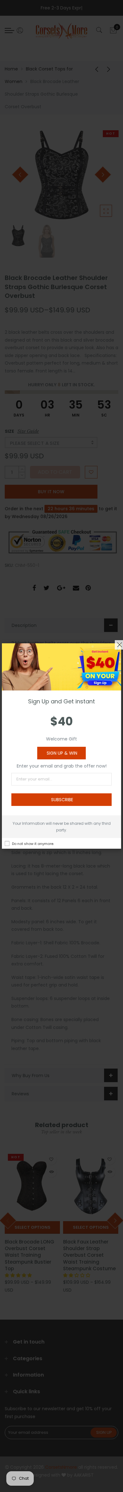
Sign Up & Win (62, 753)
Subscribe (62, 799)
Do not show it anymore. (33, 843)
